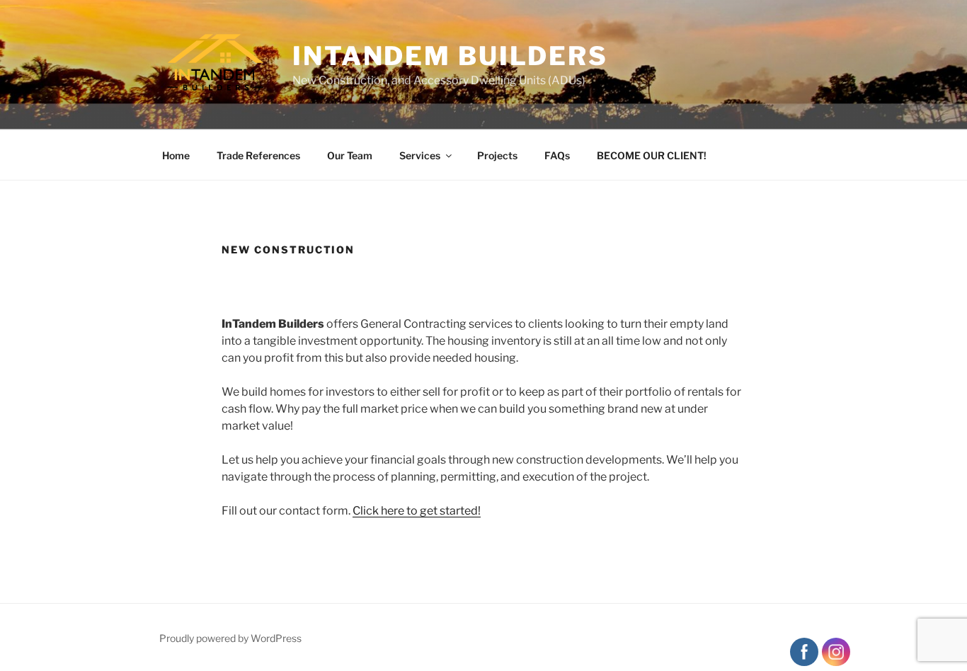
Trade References (258, 155)
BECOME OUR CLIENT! (651, 155)
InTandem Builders (450, 55)
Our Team (349, 155)
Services (419, 155)
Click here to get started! (417, 510)
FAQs (557, 155)
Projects (497, 155)
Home (176, 155)
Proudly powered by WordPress (230, 638)
